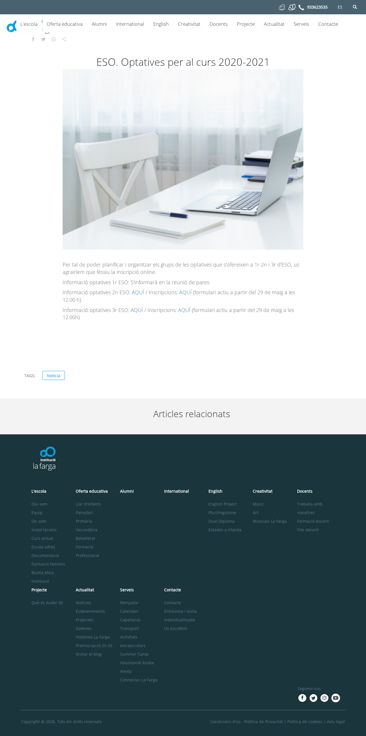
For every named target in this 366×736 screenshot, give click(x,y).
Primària (84, 521)
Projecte (246, 24)
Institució (40, 581)
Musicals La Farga (270, 521)
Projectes (84, 619)
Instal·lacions (44, 529)
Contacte (328, 24)
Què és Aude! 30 (47, 602)
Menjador (129, 602)
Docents (219, 24)
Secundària (87, 529)
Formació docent (313, 521)
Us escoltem (175, 628)
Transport (129, 628)
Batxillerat (85, 538)
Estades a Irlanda (225, 529)
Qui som (39, 504)
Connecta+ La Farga (139, 680)
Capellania (130, 619)
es (340, 7)
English (161, 24)
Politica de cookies (304, 721)
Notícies (83, 602)
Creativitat (189, 24)
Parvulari (84, 512)
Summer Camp (134, 654)
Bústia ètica (42, 572)
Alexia (126, 671)
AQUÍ (139, 292)
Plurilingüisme (222, 512)
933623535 (317, 7)
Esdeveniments (90, 611)
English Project (222, 504)
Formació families (48, 564)
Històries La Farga (93, 637)
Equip (37, 512)
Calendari (129, 611)
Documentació (45, 555)
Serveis (301, 24)
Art (255, 512)
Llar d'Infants (88, 504)
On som (38, 521)
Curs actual (42, 538)
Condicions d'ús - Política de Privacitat (246, 721)
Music (258, 504)
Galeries (84, 628)
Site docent (308, 529)
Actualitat (274, 24)
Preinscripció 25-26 (94, 645)
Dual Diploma (221, 521)
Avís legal (336, 721)
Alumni (99, 24)
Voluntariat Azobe (137, 662)
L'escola (28, 24)
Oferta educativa (65, 24)
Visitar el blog (89, 654)
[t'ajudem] (281, 6)
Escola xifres (43, 547)
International (130, 24)
